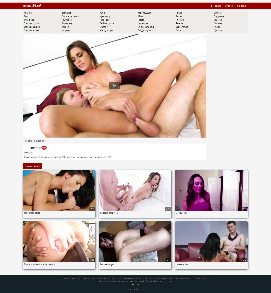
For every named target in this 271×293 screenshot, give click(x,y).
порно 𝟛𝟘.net (32, 5)
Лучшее (229, 6)
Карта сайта (135, 284)
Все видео (216, 6)
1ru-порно (241, 6)
